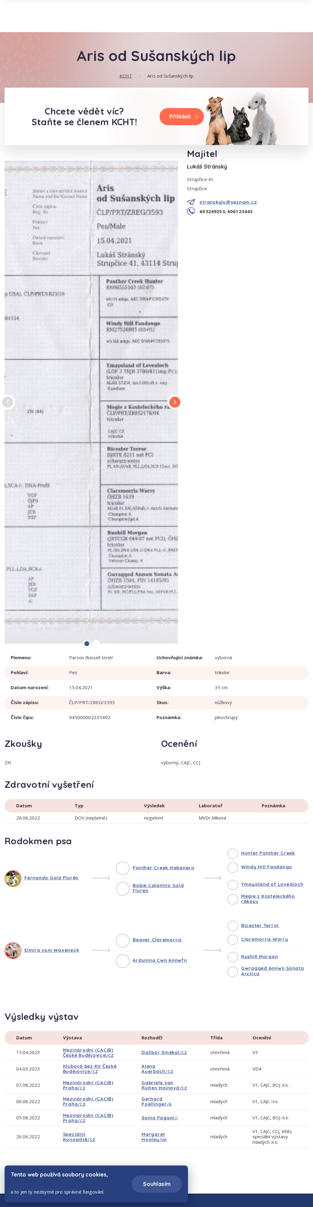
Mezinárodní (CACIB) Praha (88, 1085)
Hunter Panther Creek (268, 853)
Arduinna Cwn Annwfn (160, 960)
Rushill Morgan (259, 956)
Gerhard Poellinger (157, 1101)
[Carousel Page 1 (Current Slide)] (86, 643)
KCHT (126, 76)
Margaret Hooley (154, 1136)
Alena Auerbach (157, 1068)
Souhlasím (157, 1183)
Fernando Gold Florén (51, 877)
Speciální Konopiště (79, 1136)
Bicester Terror (260, 925)
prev (7, 402)
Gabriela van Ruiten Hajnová (164, 1085)
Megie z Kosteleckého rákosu (268, 898)
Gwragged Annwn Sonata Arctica (272, 970)
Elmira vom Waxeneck (51, 950)
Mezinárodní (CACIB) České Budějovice (88, 1052)
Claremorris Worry (264, 939)
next (175, 402)
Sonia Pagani (160, 1118)
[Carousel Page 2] (96, 643)
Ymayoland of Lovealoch (272, 884)
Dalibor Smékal (164, 1052)
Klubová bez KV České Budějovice (90, 1068)
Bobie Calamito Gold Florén (158, 888)
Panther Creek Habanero (163, 867)
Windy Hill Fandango (266, 866)
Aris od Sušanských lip (170, 76)
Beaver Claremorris (157, 939)
